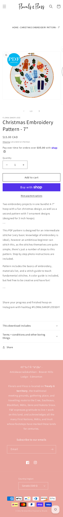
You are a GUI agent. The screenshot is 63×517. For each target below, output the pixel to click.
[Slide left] (24, 111)
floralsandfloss (27, 511)
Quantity (7, 157)
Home (15, 27)
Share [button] (10, 347)
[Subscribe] (52, 449)
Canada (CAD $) (30, 485)
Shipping (6, 142)
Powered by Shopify (40, 511)
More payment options (31, 195)
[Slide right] (39, 111)
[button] (4, 6)
